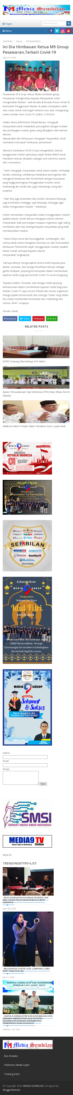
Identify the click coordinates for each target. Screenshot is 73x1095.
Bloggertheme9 (11, 1089)
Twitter (26, 318)
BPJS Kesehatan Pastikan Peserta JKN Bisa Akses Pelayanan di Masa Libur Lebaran (26, 900)
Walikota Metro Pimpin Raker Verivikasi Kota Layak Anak (34, 426)
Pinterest (38, 318)
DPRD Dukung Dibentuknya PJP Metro (24, 361)
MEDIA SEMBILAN (33, 1085)
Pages (8, 23)
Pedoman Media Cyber (17, 1064)
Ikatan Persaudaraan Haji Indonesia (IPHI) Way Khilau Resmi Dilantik (36, 393)
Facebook (10, 318)
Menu (8, 30)
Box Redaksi (11, 1056)
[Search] (68, 23)
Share (52, 318)
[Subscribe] (68, 30)
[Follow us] (57, 30)
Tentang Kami (12, 1074)
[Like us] (51, 30)
